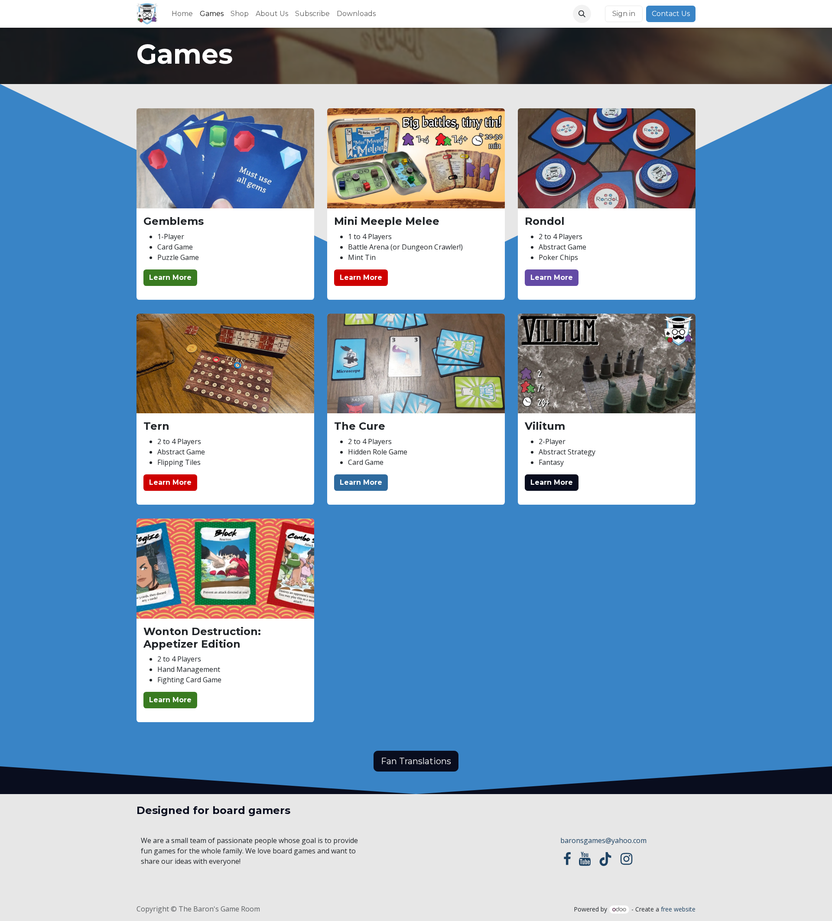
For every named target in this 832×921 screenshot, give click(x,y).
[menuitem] (182, 14)
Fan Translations (416, 761)
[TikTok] (605, 859)
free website (678, 909)
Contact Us (671, 14)
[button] (582, 14)
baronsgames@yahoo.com (603, 840)
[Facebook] (567, 859)
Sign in (623, 14)
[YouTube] (584, 859)
